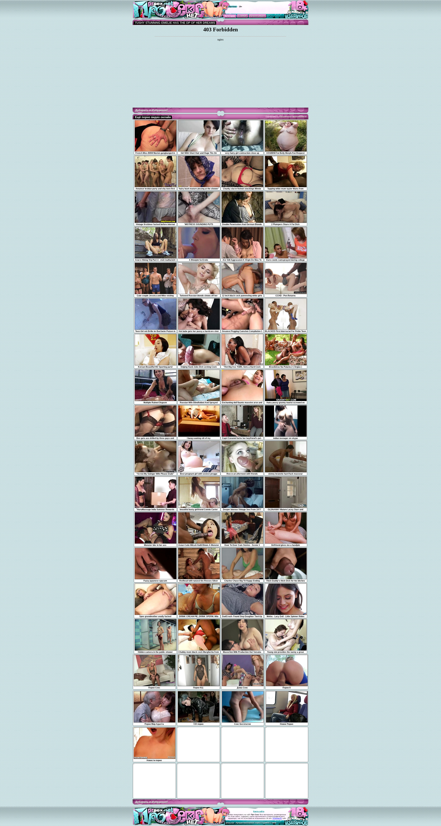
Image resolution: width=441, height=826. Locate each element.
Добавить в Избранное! (151, 110)
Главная (242, 16)
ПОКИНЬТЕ (277, 818)
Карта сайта (258, 811)
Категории (230, 16)
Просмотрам (285, 117)
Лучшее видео (257, 16)
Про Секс (233, 7)
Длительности (300, 117)
